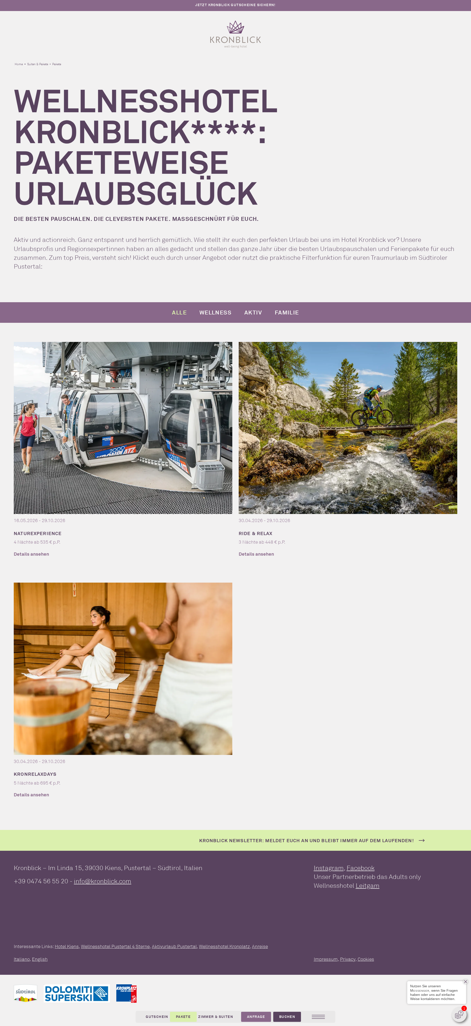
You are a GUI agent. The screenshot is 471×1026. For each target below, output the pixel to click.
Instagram (329, 868)
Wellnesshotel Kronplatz (224, 946)
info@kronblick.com (102, 881)
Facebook (361, 868)
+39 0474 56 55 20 (41, 881)
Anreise (260, 946)
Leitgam (367, 885)
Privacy (347, 959)
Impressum (326, 959)
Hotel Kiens (67, 946)
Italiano (22, 959)
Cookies (366, 959)
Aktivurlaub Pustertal (174, 946)
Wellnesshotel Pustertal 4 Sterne (115, 946)
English (40, 959)
